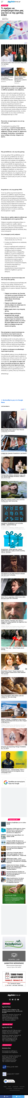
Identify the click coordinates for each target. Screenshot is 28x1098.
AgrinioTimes (5, 19)
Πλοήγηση (22, 1086)
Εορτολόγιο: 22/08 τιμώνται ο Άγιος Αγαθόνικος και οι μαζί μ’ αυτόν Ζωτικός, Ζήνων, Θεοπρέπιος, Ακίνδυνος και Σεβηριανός (15, 830)
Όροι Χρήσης (9, 1088)
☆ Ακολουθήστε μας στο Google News (12, 401)
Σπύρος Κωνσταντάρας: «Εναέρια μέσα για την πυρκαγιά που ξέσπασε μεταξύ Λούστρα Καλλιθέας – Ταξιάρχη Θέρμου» (16, 867)
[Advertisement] (14, 142)
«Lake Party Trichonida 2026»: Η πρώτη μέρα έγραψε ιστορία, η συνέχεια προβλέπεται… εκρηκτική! (16, 854)
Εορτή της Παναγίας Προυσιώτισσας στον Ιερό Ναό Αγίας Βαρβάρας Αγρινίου (16, 848)
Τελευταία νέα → (14, 819)
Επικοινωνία (15, 1086)
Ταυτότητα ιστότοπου (15, 1090)
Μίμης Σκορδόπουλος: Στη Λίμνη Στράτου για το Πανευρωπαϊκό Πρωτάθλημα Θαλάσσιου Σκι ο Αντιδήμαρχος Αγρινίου (15, 880)
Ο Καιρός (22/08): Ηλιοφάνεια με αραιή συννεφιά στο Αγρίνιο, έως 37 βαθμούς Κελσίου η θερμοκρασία (16, 842)
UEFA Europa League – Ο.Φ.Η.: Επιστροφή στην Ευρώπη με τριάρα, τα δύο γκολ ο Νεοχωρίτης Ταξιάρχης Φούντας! (16, 860)
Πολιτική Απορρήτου (18, 1088)
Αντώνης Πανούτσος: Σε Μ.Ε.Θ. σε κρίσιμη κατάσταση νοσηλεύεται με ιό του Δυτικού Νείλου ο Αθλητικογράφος (16, 873)
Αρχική (5, 1086)
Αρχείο (9, 1086)
